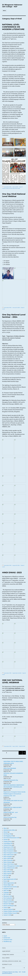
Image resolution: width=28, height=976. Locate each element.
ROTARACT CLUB (7, 964)
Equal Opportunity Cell (10, 879)
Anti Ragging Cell (8, 835)
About (5, 828)
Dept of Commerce (9, 851)
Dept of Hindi (9, 188)
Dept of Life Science (9, 864)
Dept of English (8, 856)
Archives (4, 923)
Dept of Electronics (9, 854)
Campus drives (7, 841)
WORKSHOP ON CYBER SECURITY (13, 807)
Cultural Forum (8, 845)
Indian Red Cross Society (10, 886)
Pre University (7, 900)
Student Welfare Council (10, 913)
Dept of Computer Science (10, 852)
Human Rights (7, 885)
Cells (3, 967)
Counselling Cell (8, 843)
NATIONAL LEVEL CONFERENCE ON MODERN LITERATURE (13, 26)
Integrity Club (7, 888)
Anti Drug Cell (7, 834)
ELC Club (6, 877)
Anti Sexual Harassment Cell (11, 837)
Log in (5, 936)
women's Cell (7, 915)
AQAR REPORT (6, 951)
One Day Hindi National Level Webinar (13, 195)
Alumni (5, 832)
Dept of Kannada (16, 188)
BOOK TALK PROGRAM (10, 768)
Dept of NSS (7, 869)
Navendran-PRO (7, 186)
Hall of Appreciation (9, 883)
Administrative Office (9, 830)
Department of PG (8, 847)
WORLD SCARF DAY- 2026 (11, 812)
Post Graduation (8, 898)
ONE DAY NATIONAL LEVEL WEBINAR (12, 681)
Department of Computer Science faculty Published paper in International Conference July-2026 (14, 793)
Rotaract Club (7, 903)
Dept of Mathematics (9, 868)
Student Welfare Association (11, 911)
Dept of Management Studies (11, 866)
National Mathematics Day (11, 780)
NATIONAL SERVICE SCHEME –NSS (11, 961)
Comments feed (8, 939)
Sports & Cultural (8, 909)
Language (6, 892)
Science (6, 907)
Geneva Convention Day (10, 817)
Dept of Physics (8, 871)
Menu (4, 10)
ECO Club (6, 875)
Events (5, 881)
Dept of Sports (7, 873)
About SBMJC (6, 957)
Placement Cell (7, 896)
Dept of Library (8, 862)
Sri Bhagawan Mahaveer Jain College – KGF (12, 6)
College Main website (8, 954)
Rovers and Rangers (9, 905)
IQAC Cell (6, 890)
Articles (6, 839)
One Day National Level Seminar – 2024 (13, 315)
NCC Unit (6, 894)
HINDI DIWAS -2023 (12, 572)
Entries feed (7, 937)
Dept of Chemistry (8, 849)
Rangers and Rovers (9, 901)
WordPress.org (7, 941)
